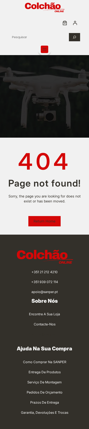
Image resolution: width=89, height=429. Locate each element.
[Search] (74, 37)
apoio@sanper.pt (44, 292)
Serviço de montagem (44, 382)
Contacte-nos (44, 324)
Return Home (44, 221)
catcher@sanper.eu (44, 334)
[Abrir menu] (44, 49)
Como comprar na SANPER (44, 362)
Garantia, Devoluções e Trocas (44, 412)
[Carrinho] (64, 22)
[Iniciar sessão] (75, 23)
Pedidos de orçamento (45, 392)
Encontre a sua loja (44, 314)
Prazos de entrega (44, 402)
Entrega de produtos (45, 372)
